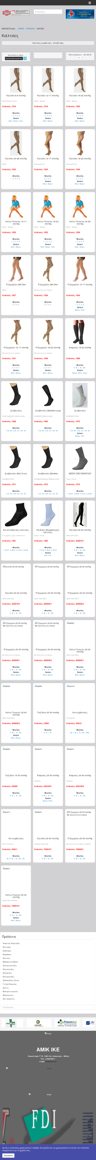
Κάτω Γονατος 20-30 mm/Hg (80, 650)
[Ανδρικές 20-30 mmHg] (48, 760)
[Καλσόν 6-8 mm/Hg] (16, 80)
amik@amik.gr (51, 1061)
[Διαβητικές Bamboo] (48, 458)
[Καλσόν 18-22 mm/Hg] (80, 80)
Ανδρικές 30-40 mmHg (80, 775)
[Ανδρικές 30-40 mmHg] (80, 760)
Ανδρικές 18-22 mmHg (80, 347)
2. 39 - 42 (16, 431)
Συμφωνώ (8, 1155)
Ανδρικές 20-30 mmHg (48, 775)
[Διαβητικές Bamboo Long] (48, 395)
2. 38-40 (76, 494)
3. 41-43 (82, 494)
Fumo (21, 121)
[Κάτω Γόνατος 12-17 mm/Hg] (16, 206)
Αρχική (21, 28)
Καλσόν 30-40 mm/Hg (16, 592)
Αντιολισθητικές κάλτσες (16, 529)
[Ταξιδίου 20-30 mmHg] (48, 697)
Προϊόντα (30, 28)
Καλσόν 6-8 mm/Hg (16, 95)
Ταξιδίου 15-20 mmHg (16, 775)
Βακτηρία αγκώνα (10, 991)
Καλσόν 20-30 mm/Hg (80, 529)
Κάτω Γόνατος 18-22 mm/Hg (48, 222)
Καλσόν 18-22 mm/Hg (80, 95)
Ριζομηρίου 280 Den (16, 284)
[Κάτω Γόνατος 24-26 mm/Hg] (80, 206)
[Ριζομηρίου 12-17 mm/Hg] (80, 269)
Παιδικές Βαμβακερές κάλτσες (48, 531)
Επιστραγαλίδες (10, 965)
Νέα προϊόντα (8, 999)
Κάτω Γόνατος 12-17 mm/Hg (16, 222)
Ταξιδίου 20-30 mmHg (48, 712)
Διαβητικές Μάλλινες (16, 473)
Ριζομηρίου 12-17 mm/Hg (80, 284)
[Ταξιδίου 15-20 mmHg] (16, 760)
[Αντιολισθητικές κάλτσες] (16, 515)
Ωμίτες (6, 988)
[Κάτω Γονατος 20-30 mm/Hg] (80, 634)
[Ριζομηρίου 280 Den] (16, 269)
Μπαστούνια (8, 995)
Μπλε (80, 373)
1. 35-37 (70, 494)
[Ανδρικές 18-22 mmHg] (80, 332)
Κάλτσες (6, 958)
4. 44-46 (89, 494)
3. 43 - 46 (23, 431)
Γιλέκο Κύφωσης (10, 984)
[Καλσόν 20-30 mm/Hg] (80, 515)
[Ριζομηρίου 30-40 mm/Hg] (80, 578)
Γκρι (82, 436)
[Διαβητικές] (16, 395)
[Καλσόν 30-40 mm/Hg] (16, 578)
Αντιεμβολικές (79, 712)
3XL (23, 858)
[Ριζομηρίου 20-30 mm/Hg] (48, 578)
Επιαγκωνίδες (8, 976)
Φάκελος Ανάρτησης (11, 943)
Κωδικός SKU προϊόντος (14, 58)
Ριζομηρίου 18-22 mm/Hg (48, 347)
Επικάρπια (7, 973)
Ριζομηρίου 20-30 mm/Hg (48, 592)
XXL (84, 368)
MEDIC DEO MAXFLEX (80, 473)
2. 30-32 (47, 550)
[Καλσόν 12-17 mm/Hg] (48, 80)
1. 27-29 (41, 550)
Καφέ (85, 373)
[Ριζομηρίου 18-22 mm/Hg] (48, 332)
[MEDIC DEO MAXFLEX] (80, 458)
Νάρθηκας (7, 954)
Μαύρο (15, 121)
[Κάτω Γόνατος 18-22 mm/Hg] (48, 206)
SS (71, 733)
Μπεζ (10, 121)
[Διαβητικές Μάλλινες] (16, 458)
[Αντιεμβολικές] (80, 697)
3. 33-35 (54, 550)
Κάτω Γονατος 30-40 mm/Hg (16, 713)
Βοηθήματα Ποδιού (10, 962)
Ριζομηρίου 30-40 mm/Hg (80, 592)
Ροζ (49, 555)
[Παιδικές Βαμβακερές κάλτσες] (48, 515)
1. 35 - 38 (9, 431)
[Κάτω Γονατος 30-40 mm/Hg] (16, 697)
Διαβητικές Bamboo (48, 473)
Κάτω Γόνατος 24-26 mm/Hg (80, 222)
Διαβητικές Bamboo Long (48, 410)
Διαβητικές (16, 410)
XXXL (87, 733)
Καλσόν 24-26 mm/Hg (16, 158)
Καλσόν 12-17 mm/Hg (48, 95)
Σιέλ (45, 555)
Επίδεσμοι (7, 951)
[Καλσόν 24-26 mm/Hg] (16, 143)
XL (81, 368)
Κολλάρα (7, 947)
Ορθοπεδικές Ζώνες (11, 980)
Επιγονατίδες (8, 969)
